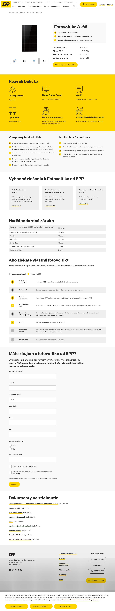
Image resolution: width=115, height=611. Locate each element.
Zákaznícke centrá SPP (67, 554)
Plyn (13, 6)
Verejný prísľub (14, 508)
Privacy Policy (39, 478)
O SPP (47, 2)
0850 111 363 (99, 559)
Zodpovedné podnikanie (63, 2)
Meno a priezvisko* (16, 371)
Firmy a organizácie (34, 2)
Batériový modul (15, 530)
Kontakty (66, 6)
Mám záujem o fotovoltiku (65, 65)
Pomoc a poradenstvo (52, 6)
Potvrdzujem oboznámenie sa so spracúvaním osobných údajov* (34, 473)
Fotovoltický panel (16, 512)
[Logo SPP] (6, 4)
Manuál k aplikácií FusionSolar (20, 539)
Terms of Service (49, 478)
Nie (13, 449)
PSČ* (10, 429)
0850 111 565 (99, 571)
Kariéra (62, 558)
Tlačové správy (65, 570)
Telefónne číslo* (15, 394)
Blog (61, 579)
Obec (11, 418)
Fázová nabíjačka (15, 535)
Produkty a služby (34, 6)
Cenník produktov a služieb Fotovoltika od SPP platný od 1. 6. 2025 (33, 504)
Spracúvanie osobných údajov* (24, 466)
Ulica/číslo (13, 406)
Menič (11, 521)
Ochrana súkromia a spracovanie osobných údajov (80, 600)
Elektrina (21, 6)
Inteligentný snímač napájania (20, 526)
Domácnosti (17, 2)
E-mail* (11, 383)
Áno (13, 445)
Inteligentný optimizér (17, 517)
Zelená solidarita (17, 12)
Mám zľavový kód (15, 454)
